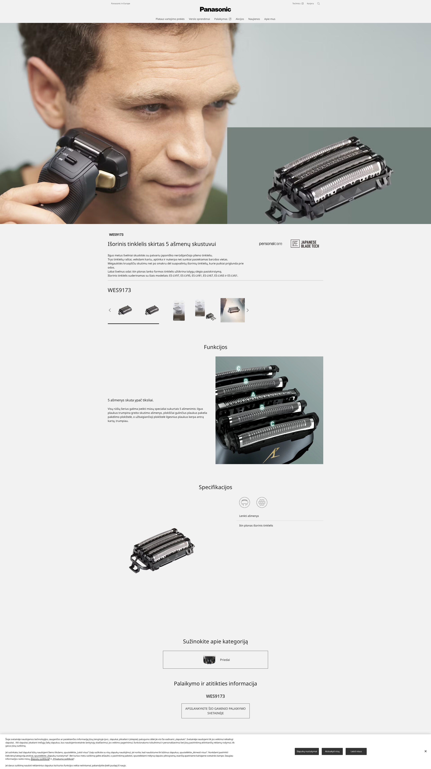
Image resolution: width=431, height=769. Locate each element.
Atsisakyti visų (332, 751)
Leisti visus (356, 751)
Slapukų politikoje (40, 758)
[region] (215, 751)
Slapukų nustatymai (307, 751)
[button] (125, 310)
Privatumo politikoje (63, 758)
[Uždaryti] (425, 751)
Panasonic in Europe (120, 3)
